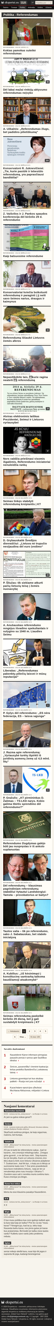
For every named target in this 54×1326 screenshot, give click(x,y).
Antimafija (31, 7)
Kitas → (23, 1037)
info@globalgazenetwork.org (17, 1316)
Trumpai (14, 7)
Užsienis (48, 7)
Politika (22, 7)
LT (33, 2)
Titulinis (5, 7)
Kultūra (40, 7)
